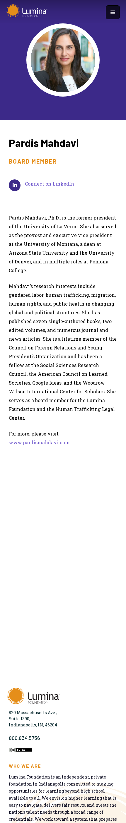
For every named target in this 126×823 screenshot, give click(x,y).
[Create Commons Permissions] (20, 750)
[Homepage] (26, 12)
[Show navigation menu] (113, 12)
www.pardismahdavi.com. (40, 442)
